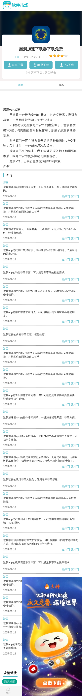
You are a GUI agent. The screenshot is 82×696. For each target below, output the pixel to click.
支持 (64, 196)
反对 (73, 196)
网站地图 (9, 681)
